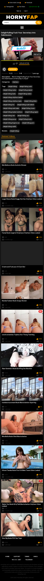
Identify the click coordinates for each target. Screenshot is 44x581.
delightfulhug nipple (31, 112)
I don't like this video (17, 64)
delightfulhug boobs (25, 119)
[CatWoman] (4, 69)
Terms (27, 556)
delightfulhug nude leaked (25, 104)
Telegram (28, 559)
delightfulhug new (9, 115)
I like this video (14, 64)
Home (7, 556)
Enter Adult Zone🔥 (15, 2)
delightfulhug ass (23, 115)
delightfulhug (12, 86)
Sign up (19, 11)
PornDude (29, 2)
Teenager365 (10, 6)
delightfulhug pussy (9, 119)
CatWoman (12, 69)
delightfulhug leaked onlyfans (12, 112)
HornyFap (20, 577)
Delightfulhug (14, 131)
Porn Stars (22, 6)
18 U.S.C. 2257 (16, 559)
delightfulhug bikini (30, 101)
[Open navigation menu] (22, 28)
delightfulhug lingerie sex (11, 123)
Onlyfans (15, 82)
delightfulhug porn (28, 123)
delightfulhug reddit (9, 126)
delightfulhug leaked (25, 90)
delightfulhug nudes (9, 90)
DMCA (36, 556)
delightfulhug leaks (9, 94)
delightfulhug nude (26, 86)
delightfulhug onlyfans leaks (12, 101)
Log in (26, 11)
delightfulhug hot (9, 104)
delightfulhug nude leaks (11, 108)
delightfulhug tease (28, 108)
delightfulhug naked (24, 94)
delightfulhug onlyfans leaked (12, 97)
